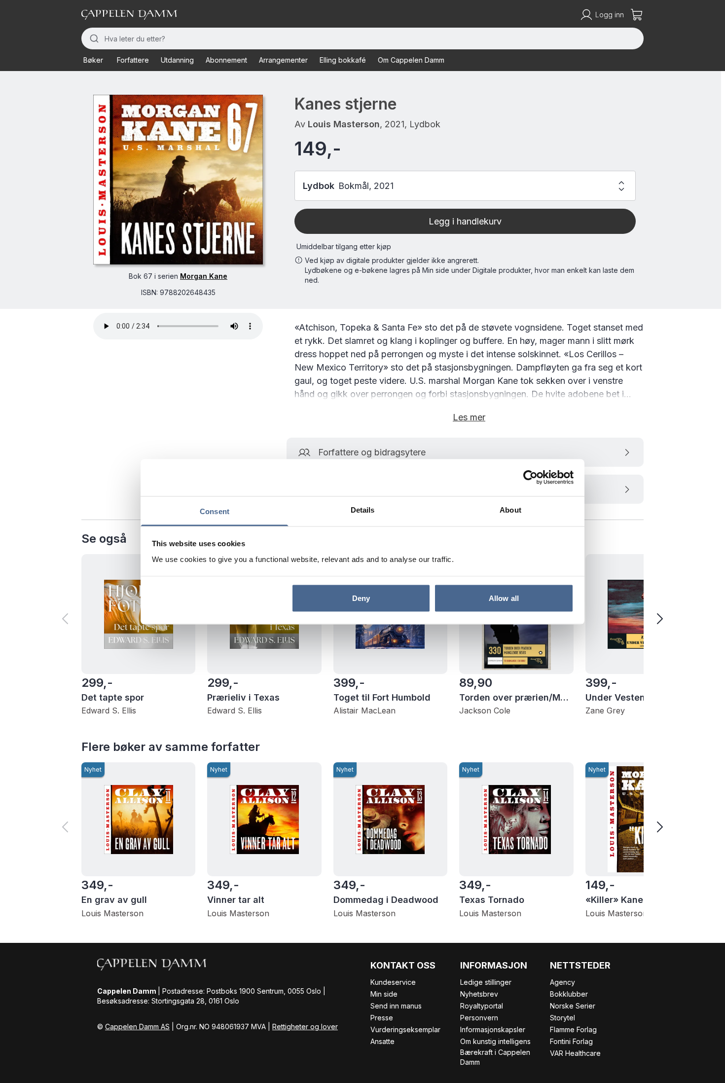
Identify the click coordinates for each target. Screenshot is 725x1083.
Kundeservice (393, 982)
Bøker (93, 60)
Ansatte (382, 1041)
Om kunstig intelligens (495, 1041)
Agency (562, 982)
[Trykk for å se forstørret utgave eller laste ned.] (178, 179)
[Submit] (93, 38)
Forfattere (133, 60)
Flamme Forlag (573, 1029)
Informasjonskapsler (492, 1029)
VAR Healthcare (575, 1053)
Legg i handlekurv (465, 221)
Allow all (504, 598)
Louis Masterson (344, 124)
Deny (361, 598)
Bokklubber (569, 994)
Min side (384, 994)
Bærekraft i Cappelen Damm (495, 1057)
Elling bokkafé (343, 60)
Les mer (469, 417)
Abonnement (226, 60)
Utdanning (177, 60)
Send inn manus (396, 1006)
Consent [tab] (214, 511)
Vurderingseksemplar (405, 1029)
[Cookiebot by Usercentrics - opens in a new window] (530, 477)
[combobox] (362, 38)
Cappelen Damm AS (137, 1026)
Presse (381, 1017)
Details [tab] (363, 509)
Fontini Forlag (571, 1041)
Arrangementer (283, 60)
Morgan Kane (203, 276)
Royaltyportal (481, 1006)
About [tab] (510, 509)
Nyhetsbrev (479, 994)
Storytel (562, 1017)
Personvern (479, 1017)
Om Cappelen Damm (411, 60)
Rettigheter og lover (305, 1026)
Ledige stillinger (485, 982)
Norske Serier (572, 1006)
